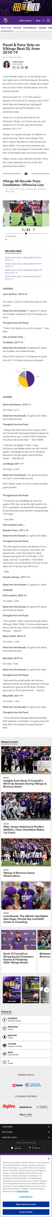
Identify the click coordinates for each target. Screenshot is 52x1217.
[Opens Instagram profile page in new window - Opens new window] (22, 67)
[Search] (43, 20)
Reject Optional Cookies (26, 1204)
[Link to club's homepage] (5, 19)
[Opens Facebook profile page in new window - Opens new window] (14, 67)
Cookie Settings (26, 1197)
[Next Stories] (46, 990)
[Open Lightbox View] (26, 220)
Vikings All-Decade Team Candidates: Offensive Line (23, 183)
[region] (26, 1186)
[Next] (33, 229)
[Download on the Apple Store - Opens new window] (16, 1148)
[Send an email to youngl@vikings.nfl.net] (26, 67)
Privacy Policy (23, 1191)
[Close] (49, 1159)
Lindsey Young (17, 62)
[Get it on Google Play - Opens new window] (34, 1149)
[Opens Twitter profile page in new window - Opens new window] (18, 67)
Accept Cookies (26, 1212)
